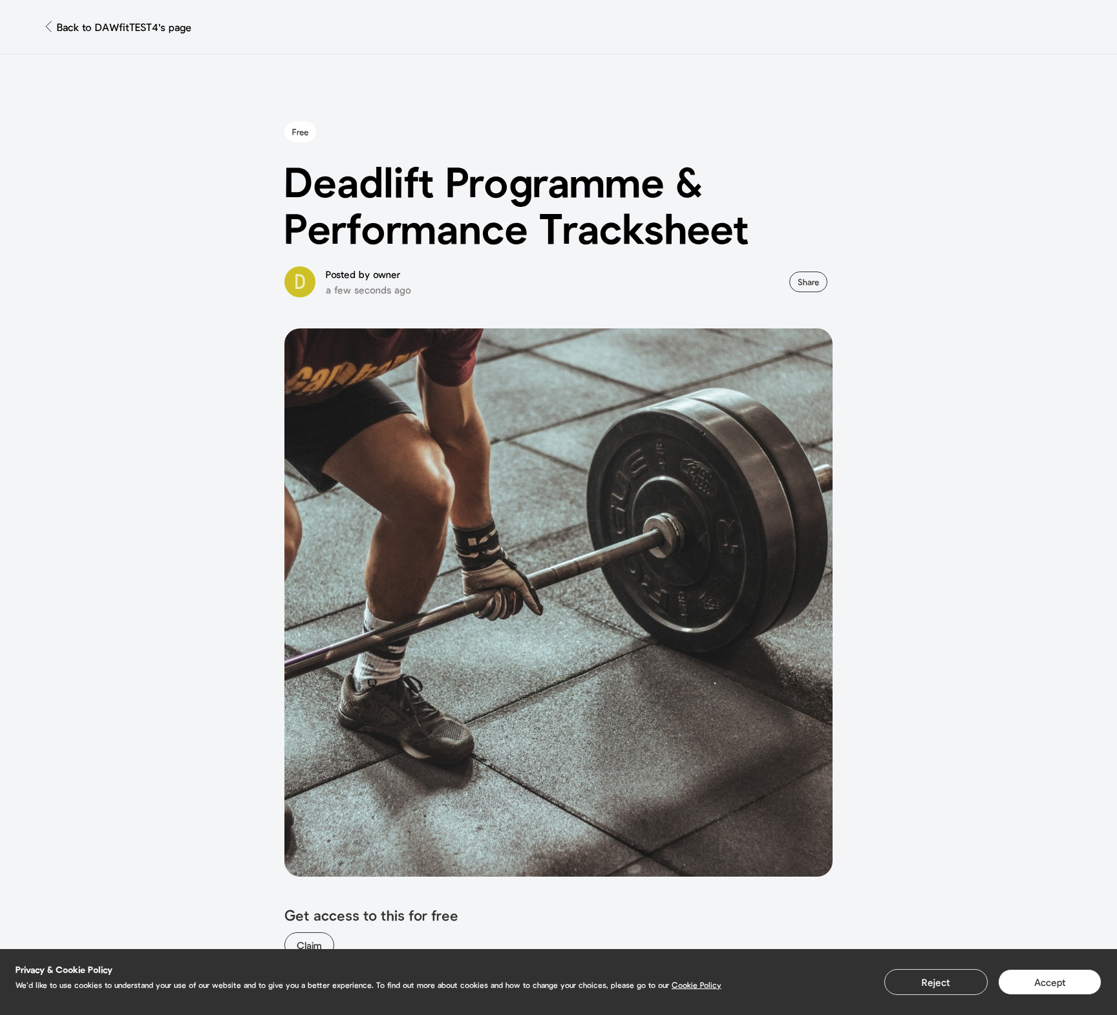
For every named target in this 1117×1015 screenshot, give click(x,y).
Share (808, 282)
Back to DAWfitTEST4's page (124, 27)
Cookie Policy (696, 984)
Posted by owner (363, 274)
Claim (309, 945)
